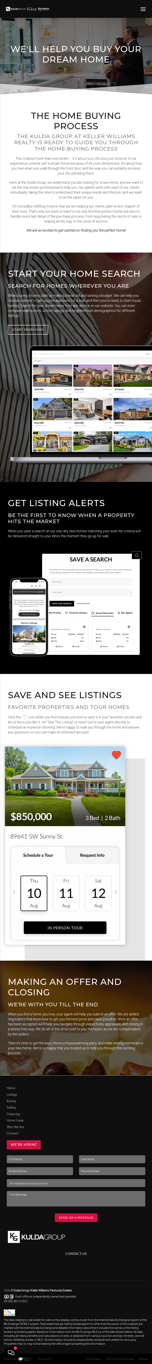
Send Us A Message (76, 1217)
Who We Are (15, 1127)
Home (11, 1088)
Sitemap (143, 1358)
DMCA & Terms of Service (119, 1358)
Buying (11, 1101)
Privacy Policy (93, 1358)
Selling (11, 1107)
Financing (13, 1114)
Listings (12, 1095)
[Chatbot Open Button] (11, 1353)
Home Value (15, 1120)
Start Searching (28, 329)
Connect (12, 1133)
